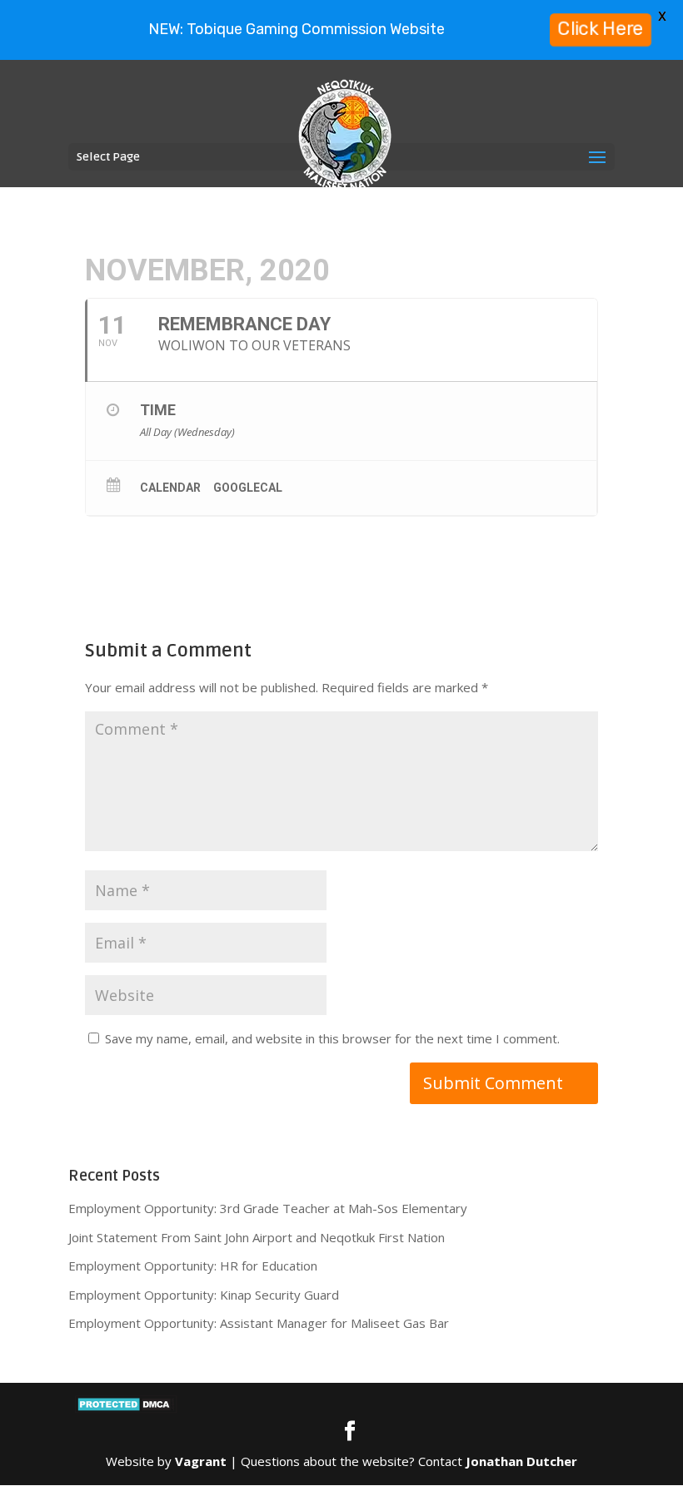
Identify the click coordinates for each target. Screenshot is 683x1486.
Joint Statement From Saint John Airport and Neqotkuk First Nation (256, 1237)
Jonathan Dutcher (521, 1461)
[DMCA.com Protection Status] (126, 1408)
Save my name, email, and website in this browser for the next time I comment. (332, 1038)
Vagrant (201, 1461)
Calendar (170, 487)
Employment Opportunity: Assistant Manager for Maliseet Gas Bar (258, 1323)
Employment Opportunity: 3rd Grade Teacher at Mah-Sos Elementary (267, 1208)
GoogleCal (247, 487)
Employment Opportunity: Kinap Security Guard (203, 1294)
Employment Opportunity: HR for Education (192, 1265)
